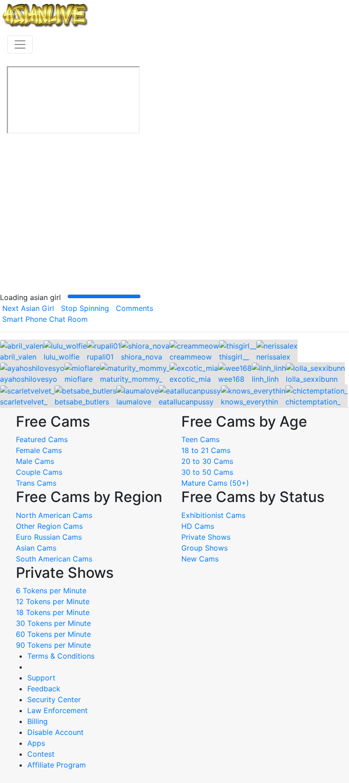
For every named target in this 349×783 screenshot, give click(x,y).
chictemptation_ (312, 401)
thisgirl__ (234, 356)
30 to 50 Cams (207, 472)
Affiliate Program (57, 764)
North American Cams (54, 515)
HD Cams (197, 526)
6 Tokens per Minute (51, 590)
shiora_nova (141, 356)
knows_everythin (249, 401)
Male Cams (35, 461)
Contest (41, 753)
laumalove (133, 401)
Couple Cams (39, 472)
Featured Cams (42, 439)
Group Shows (204, 547)
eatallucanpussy (186, 401)
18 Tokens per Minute (53, 612)
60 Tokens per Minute (53, 634)
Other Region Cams (49, 526)
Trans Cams (36, 483)
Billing (37, 721)
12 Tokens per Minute (53, 601)
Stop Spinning (85, 308)
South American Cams (54, 558)
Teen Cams (200, 439)
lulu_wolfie (62, 356)
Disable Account (55, 732)
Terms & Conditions (61, 655)
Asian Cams (36, 547)
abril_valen (18, 356)
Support (41, 677)
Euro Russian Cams (49, 537)
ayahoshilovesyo (28, 379)
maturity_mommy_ (131, 379)
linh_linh (265, 379)
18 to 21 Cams (205, 450)
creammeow (191, 356)
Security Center (54, 699)
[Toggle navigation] (20, 44)
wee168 (231, 379)
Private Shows (205, 537)
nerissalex (273, 356)
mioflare (79, 379)
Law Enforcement (57, 710)
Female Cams (39, 450)
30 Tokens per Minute (53, 623)
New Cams (200, 558)
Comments (134, 308)
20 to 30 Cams (207, 461)
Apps (36, 743)
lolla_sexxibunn (312, 379)
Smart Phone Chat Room (45, 319)
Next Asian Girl (28, 308)
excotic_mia (190, 379)
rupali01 (100, 356)
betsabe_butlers (82, 401)
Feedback (43, 688)
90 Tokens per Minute (53, 645)
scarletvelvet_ (23, 401)
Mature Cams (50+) (215, 483)
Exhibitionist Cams (213, 515)
